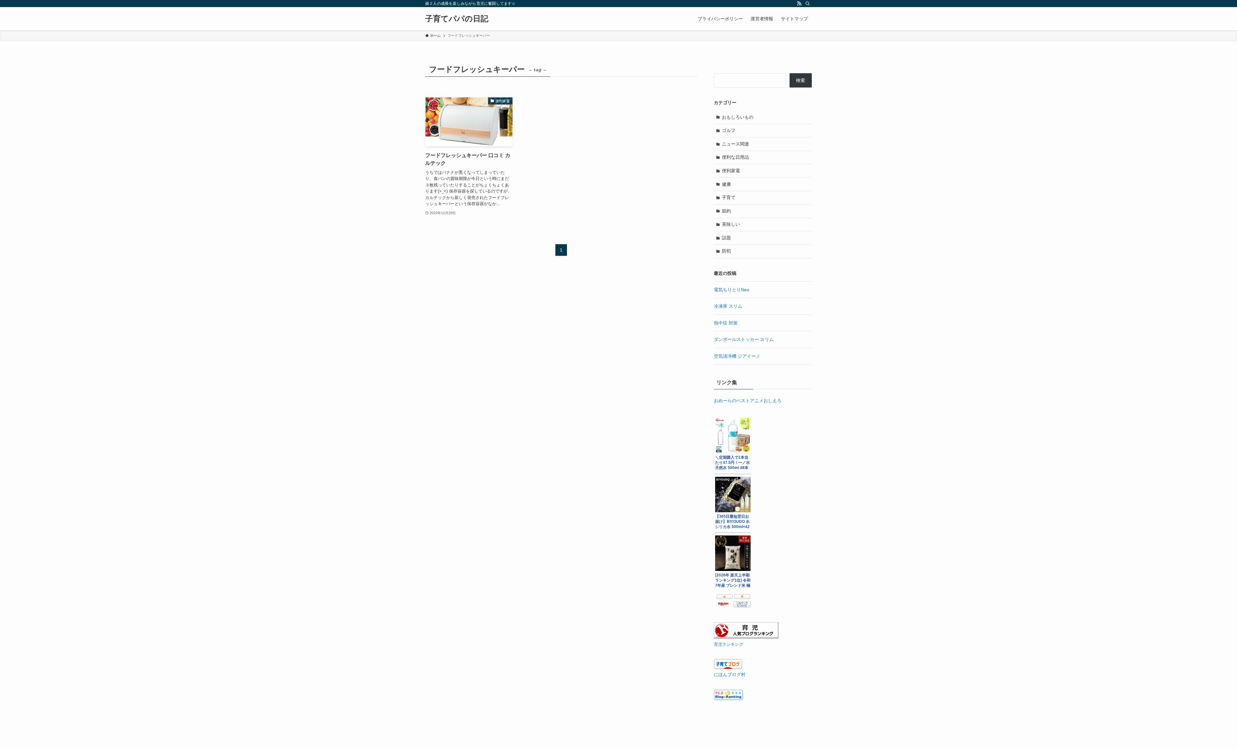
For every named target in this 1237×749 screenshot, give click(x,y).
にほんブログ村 (729, 674)
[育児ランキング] (746, 636)
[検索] (807, 3)
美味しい (731, 224)
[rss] (799, 3)
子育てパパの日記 (456, 19)
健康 (726, 184)
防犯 (726, 251)
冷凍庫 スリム (728, 306)
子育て (728, 197)
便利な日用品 (735, 157)
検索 (800, 80)
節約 (726, 211)
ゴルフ (728, 130)
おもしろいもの (737, 117)
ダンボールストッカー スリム (744, 339)
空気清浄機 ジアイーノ (737, 356)
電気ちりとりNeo (731, 289)
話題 (726, 237)
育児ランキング (728, 644)
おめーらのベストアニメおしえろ (748, 400)
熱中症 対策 (726, 322)
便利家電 (731, 170)
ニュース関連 (735, 143)
